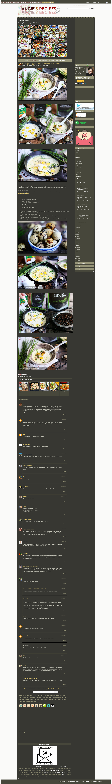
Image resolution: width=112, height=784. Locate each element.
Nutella (53, 772)
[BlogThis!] (23, 374)
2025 (77, 152)
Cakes (48, 767)
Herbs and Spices (41, 65)
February (79, 180)
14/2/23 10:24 (63, 625)
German (48, 770)
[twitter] (21, 707)
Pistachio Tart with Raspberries (82, 204)
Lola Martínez (26, 420)
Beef (30, 767)
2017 (77, 238)
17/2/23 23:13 (63, 665)
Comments (79, 116)
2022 (77, 227)
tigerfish (25, 616)
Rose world (26, 626)
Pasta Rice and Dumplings (24, 774)
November (79, 161)
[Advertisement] (84, 41)
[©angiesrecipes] (42, 57)
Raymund (25, 598)
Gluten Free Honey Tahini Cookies (83, 209)
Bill (24, 579)
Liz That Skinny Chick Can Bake (30, 566)
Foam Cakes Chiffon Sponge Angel (30, 770)
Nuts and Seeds (60, 772)
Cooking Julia (26, 444)
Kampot (27, 193)
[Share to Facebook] (26, 374)
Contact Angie (101, 2)
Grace (24, 506)
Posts (78, 114)
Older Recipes (22, 732)
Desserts (42, 768)
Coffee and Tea (27, 768)
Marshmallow (46, 772)
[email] (52, 707)
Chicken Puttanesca (80, 195)
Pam (24, 655)
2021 (77, 229)
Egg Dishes (29, 65)
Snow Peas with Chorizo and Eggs (83, 218)
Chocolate (21, 768)
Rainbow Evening (27, 519)
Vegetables (47, 776)
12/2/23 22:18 (63, 419)
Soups (23, 776)
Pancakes (69, 772)
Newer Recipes (67, 732)
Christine (25, 476)
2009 (77, 256)
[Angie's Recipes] (39, 16)
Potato (43, 774)
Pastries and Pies (34, 774)
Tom (24, 434)
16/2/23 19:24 (63, 655)
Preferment (50, 774)
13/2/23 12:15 (63, 528)
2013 (77, 247)
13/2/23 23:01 (63, 598)
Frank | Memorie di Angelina (30, 678)
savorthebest (26, 635)
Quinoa (59, 774)
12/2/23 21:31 (63, 403)
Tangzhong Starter (40, 776)
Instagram (100, 781)
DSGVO (94, 2)
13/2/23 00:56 (63, 465)
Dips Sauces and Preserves (61, 768)
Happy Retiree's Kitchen (28, 529)
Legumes (31, 772)
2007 (77, 260)
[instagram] (40, 707)
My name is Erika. (27, 454)
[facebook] (36, 707)
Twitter (86, 781)
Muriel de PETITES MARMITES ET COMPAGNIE (34, 589)
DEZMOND (25, 542)
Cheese (63, 767)
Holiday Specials (63, 770)
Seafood (69, 774)
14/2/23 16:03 (63, 645)
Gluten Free (34, 65)
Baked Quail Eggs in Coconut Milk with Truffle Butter (41, 64)
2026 (77, 150)
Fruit (43, 770)
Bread (38, 767)
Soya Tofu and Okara (29, 776)
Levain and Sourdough (38, 772)
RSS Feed (95, 781)
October (78, 163)
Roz (24, 404)
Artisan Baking (22, 767)
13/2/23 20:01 (63, 588)
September (79, 165)
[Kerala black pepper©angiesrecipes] (59, 332)
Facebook (82, 781)
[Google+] (29, 707)
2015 (77, 243)
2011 (77, 251)
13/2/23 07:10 (63, 496)
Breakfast (24, 65)
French (40, 770)
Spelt (35, 776)
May (78, 174)
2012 (77, 249)
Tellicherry (21, 193)
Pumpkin (55, 774)
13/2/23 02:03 (63, 476)
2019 (77, 234)
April (78, 176)
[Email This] (22, 374)
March (78, 178)
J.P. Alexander (26, 486)
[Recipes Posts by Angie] (45, 765)
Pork (40, 774)
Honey (69, 770)
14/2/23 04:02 (63, 615)
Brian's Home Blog (27, 465)
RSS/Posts (88, 2)
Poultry (46, 774)
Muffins (49, 772)
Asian (27, 767)
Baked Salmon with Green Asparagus (83, 182)
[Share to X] (25, 374)
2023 (77, 157)
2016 (77, 240)
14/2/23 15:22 (63, 635)
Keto (35, 60)
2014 (77, 245)
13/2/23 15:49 (63, 541)
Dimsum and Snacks (49, 768)
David (24, 665)
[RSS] (33, 707)
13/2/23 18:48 (63, 578)
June (78, 172)
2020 (77, 232)
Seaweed (20, 776)
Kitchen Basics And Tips (24, 772)
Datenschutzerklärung (75, 781)
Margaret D (25, 496)
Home (31, 60)
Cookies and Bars (35, 768)
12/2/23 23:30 (63, 453)
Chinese (69, 767)
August (78, 167)
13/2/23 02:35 (63, 486)
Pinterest (90, 781)
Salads (63, 774)
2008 (77, 258)
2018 (77, 236)
